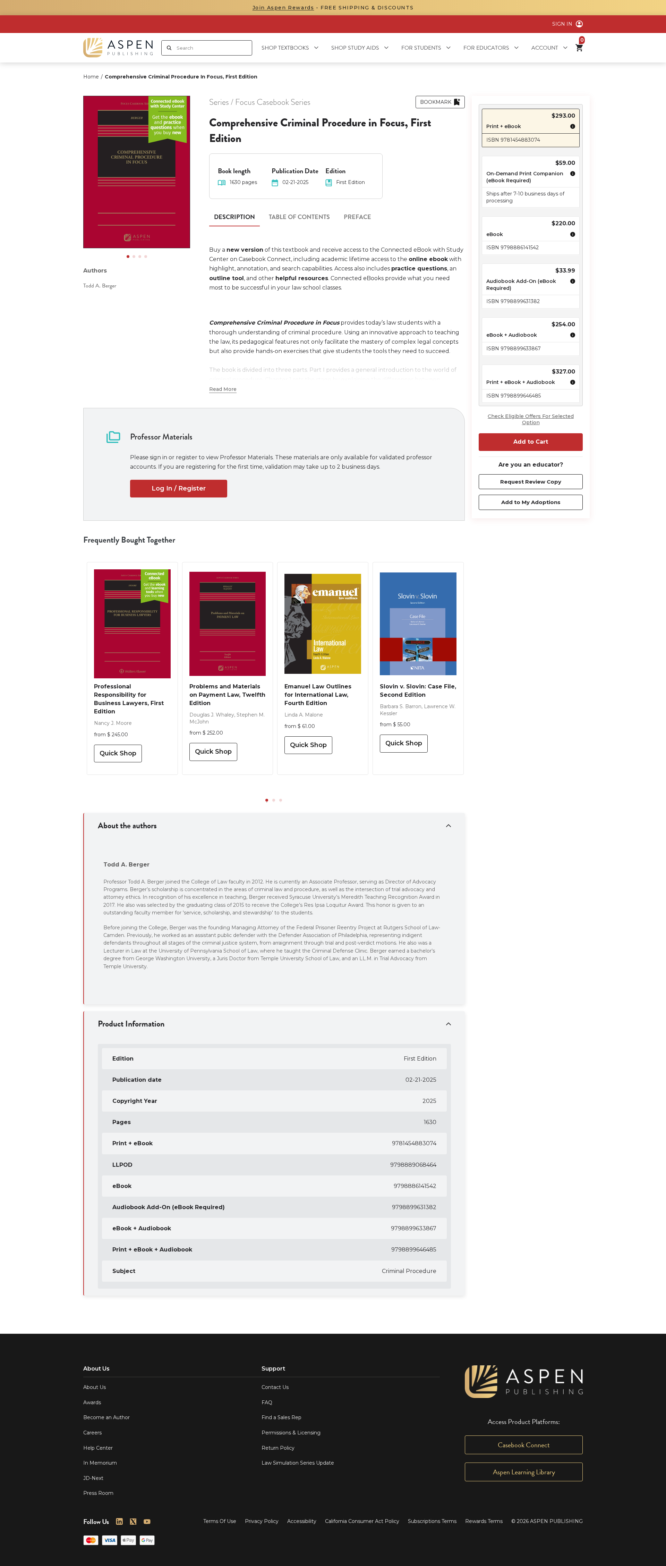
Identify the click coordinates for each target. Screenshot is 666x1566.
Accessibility (301, 1521)
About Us (94, 1387)
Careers (92, 1433)
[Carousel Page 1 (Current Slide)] (128, 256)
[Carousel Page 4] (145, 256)
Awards (92, 1402)
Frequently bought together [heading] (129, 540)
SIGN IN (562, 24)
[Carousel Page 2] (134, 256)
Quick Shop (118, 753)
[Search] (169, 48)
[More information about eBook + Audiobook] (571, 336)
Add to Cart (530, 441)
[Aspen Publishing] (118, 48)
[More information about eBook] (571, 235)
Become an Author (106, 1417)
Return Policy (278, 1448)
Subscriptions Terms (432, 1521)
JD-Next (93, 1478)
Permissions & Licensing (291, 1433)
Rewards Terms (484, 1521)
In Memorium (100, 1463)
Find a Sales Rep (281, 1417)
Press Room (98, 1493)
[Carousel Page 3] (139, 256)
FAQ (267, 1402)
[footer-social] (119, 1521)
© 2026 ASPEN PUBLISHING (547, 1521)
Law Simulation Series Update (298, 1463)
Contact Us (275, 1387)
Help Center (98, 1448)
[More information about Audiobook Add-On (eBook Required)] (571, 285)
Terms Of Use (219, 1521)
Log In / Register (179, 488)
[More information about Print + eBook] (571, 127)
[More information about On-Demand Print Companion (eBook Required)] (571, 178)
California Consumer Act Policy (362, 1521)
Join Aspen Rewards (283, 8)
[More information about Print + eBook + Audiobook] (571, 383)
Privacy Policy (262, 1521)
